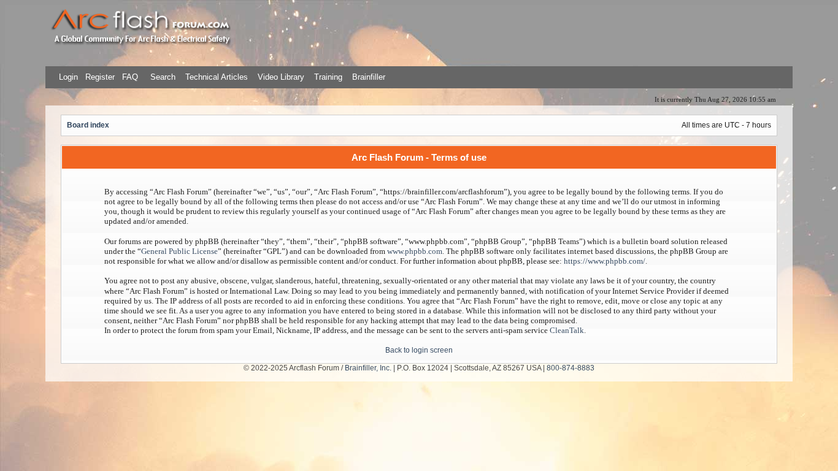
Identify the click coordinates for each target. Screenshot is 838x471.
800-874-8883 (570, 368)
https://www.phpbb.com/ (604, 261)
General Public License (179, 251)
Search (161, 77)
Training (328, 77)
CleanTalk (567, 330)
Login (68, 77)
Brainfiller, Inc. (368, 368)
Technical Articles (216, 77)
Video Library (281, 77)
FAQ (129, 77)
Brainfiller (368, 77)
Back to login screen (419, 350)
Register (99, 77)
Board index (88, 125)
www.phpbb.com (414, 251)
